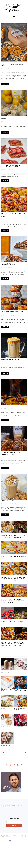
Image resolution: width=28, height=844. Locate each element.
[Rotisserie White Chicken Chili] (7, 527)
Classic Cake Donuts (6, 745)
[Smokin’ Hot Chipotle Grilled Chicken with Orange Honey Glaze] (14, 211)
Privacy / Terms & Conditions (7, 836)
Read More (5, 84)
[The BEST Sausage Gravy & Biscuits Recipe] (20, 568)
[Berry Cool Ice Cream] (20, 669)
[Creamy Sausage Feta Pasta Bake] (20, 706)
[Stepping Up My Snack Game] (20, 613)
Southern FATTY (14, 8)
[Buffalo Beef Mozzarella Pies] (7, 568)
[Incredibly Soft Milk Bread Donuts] (14, 309)
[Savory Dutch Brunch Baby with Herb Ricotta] (7, 633)
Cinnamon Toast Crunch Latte (13, 501)
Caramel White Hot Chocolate (13, 359)
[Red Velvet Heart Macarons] (7, 613)
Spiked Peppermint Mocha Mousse (5, 672)
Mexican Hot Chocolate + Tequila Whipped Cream (20, 690)
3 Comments (12, 68)
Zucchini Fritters (5, 708)
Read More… (5, 806)
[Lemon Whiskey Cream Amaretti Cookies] (14, 115)
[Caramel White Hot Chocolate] (14, 357)
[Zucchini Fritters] (7, 706)
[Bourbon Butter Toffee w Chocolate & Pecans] (14, 261)
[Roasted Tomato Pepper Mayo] (7, 688)
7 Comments (10, 267)
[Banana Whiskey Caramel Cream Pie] (7, 547)
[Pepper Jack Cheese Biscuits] (20, 590)
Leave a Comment (12, 121)
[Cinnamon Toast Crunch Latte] (14, 499)
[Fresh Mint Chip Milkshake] (20, 527)
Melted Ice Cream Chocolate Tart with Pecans (20, 644)
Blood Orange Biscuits (7, 726)
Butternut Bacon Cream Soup (13, 406)
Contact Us (16, 836)
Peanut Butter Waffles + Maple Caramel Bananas (7, 601)
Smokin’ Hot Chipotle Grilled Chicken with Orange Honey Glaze (13, 215)
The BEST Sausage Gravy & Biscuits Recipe (20, 578)
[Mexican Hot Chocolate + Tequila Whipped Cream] (20, 688)
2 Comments (12, 362)
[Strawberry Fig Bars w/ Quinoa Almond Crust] (14, 163)
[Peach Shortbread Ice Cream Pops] (20, 547)
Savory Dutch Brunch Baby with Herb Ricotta (7, 644)
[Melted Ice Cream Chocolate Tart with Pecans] (20, 633)
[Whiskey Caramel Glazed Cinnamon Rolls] (14, 451)
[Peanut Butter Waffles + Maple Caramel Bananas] (7, 590)
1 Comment (11, 219)
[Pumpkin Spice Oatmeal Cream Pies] (14, 42)
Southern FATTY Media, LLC (12, 835)
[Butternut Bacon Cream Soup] (14, 404)
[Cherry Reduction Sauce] (20, 725)
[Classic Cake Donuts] (7, 744)
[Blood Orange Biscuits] (7, 725)
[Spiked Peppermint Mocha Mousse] (7, 669)
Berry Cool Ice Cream (19, 671)
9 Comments (12, 315)
